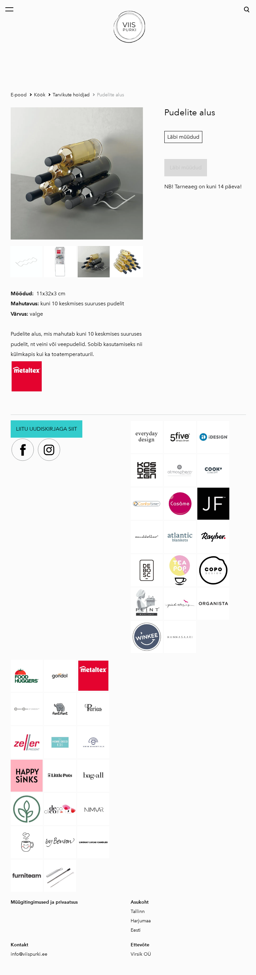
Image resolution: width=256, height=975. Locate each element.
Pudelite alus (110, 95)
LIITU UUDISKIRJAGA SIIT (46, 429)
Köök (39, 95)
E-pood (19, 95)
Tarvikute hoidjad (71, 95)
